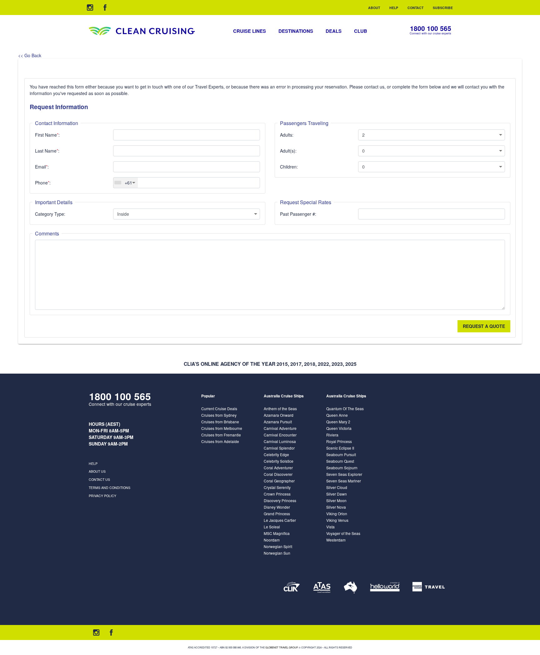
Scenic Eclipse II (340, 448)
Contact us (99, 479)
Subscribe (443, 7)
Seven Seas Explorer (344, 474)
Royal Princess (339, 441)
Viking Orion (336, 513)
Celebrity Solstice (278, 461)
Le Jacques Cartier (280, 520)
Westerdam (336, 539)
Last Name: (47, 151)
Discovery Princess (280, 500)
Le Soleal (272, 526)
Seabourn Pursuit (341, 454)
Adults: (286, 135)
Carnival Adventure (280, 428)
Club (360, 31)
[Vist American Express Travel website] (428, 587)
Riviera (332, 434)
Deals (334, 31)
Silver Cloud (336, 487)
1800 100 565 (430, 28)
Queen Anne (337, 415)
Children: (289, 167)
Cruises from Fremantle (221, 434)
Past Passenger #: (298, 214)
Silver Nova (336, 507)
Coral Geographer (279, 480)
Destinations (295, 31)
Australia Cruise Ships (284, 396)
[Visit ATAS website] (322, 587)
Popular (208, 396)
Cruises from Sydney (219, 415)
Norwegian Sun (277, 553)
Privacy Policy (102, 495)
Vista (330, 526)
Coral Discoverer (278, 474)
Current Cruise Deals (219, 408)
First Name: (47, 135)
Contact (415, 7)
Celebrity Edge (276, 454)
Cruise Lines (249, 31)
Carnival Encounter (280, 434)
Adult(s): (288, 151)
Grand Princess (277, 513)
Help (393, 7)
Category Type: (50, 214)
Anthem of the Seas (280, 408)
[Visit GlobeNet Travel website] (350, 587)
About (374, 7)
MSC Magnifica (277, 533)
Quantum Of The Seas (345, 408)
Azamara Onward (278, 415)
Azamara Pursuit (278, 421)
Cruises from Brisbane (220, 421)
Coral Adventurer (278, 467)
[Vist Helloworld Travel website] (385, 587)
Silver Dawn (336, 493)
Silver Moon (336, 500)
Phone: (43, 182)
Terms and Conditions (109, 487)
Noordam (272, 539)
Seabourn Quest (340, 461)
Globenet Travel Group (281, 647)
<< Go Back (29, 55)
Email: (42, 167)
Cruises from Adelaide (220, 441)
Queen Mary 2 (338, 421)
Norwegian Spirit (278, 546)
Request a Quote (484, 326)
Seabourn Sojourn (342, 467)
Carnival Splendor (279, 448)
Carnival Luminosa (280, 441)
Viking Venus (337, 520)
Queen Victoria (339, 428)
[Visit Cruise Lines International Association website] (292, 587)
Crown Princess (277, 493)
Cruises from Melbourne (221, 428)
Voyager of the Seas (343, 533)
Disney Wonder (277, 507)
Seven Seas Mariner (343, 480)
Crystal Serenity (277, 487)
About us (97, 471)
